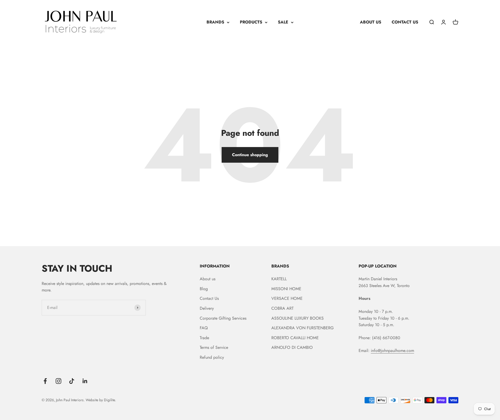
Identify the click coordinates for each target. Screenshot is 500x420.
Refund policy (212, 357)
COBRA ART (282, 308)
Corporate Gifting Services (223, 318)
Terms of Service (214, 347)
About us (207, 279)
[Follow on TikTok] (71, 381)
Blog (204, 289)
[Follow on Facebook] (45, 381)
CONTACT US (405, 22)
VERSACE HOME (287, 298)
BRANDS (215, 22)
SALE (283, 22)
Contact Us (209, 298)
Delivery (207, 308)
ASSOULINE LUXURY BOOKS (297, 318)
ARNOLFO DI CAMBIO (292, 347)
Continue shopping (250, 155)
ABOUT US (370, 22)
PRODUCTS (251, 22)
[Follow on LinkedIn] (85, 381)
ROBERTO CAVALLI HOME (295, 338)
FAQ (204, 328)
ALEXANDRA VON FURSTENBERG (302, 328)
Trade (204, 338)
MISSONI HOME (286, 289)
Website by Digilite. (101, 400)
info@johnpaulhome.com (392, 351)
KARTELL (279, 279)
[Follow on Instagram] (58, 381)
